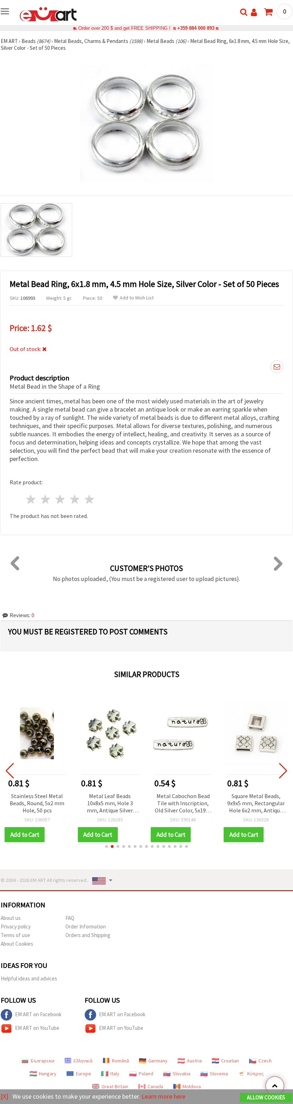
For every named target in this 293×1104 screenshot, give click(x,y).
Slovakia (181, 1073)
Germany (158, 1060)
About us (11, 918)
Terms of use (15, 935)
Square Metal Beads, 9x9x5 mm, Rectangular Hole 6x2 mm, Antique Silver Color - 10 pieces (256, 803)
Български (42, 1060)
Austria (194, 1060)
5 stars (89, 499)
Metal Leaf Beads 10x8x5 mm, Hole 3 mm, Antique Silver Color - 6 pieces (110, 803)
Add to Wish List (137, 298)
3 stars (60, 499)
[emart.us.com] (48, 14)
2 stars (46, 499)
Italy (114, 1073)
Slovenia (219, 1073)
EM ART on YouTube (37, 1027)
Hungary (47, 1073)
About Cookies (17, 943)
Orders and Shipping (87, 935)
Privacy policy (16, 926)
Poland (146, 1073)
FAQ (69, 918)
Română (120, 1060)
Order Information (85, 926)
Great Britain (114, 1086)
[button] (106, 846)
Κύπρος (255, 1073)
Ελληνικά (83, 1060)
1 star (31, 499)
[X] (4, 1096)
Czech (265, 1060)
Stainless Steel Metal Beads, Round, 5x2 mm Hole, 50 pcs (37, 803)
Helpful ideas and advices (29, 978)
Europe (83, 1073)
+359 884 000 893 (195, 28)
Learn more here (163, 1096)
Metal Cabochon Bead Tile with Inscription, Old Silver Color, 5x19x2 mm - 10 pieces (183, 803)
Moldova (192, 1086)
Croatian (230, 1060)
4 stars (75, 499)
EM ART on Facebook (38, 1014)
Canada (155, 1086)
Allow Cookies (266, 1097)
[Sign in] (254, 12)
